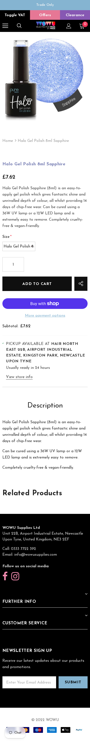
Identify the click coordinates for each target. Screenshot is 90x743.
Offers (45, 15)
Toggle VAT (15, 15)
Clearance (75, 15)
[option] (45, 5)
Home (7, 141)
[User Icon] (68, 26)
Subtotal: (10, 326)
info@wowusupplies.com (35, 555)
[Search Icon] (19, 25)
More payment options (45, 316)
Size (7, 237)
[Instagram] (15, 576)
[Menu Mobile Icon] (5, 26)
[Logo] (45, 26)
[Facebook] (5, 576)
